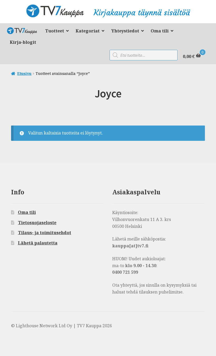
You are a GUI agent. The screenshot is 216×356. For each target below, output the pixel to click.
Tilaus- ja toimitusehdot (44, 232)
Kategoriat (88, 31)
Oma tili (160, 31)
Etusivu (24, 73)
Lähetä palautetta (37, 243)
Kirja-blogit (23, 42)
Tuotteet (54, 31)
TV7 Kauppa (24, 32)
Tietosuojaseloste (37, 222)
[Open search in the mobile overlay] (144, 55)
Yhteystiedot (125, 31)
